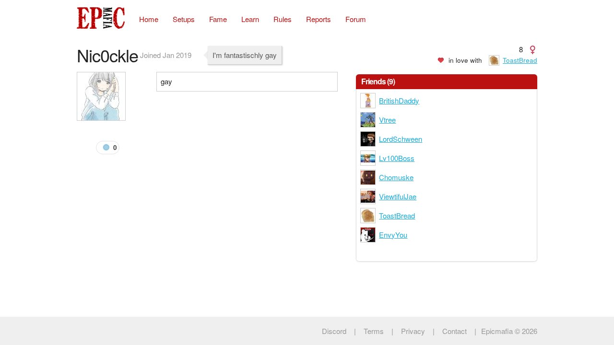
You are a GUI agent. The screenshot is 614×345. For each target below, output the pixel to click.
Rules (282, 19)
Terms (374, 331)
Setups (184, 19)
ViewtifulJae (397, 196)
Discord (334, 331)
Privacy (413, 331)
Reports (318, 19)
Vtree (387, 120)
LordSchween (400, 139)
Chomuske (396, 177)
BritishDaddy (399, 100)
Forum (355, 19)
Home (148, 19)
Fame (218, 19)
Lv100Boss (396, 158)
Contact (454, 331)
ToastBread (520, 60)
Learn (250, 19)
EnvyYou (393, 235)
